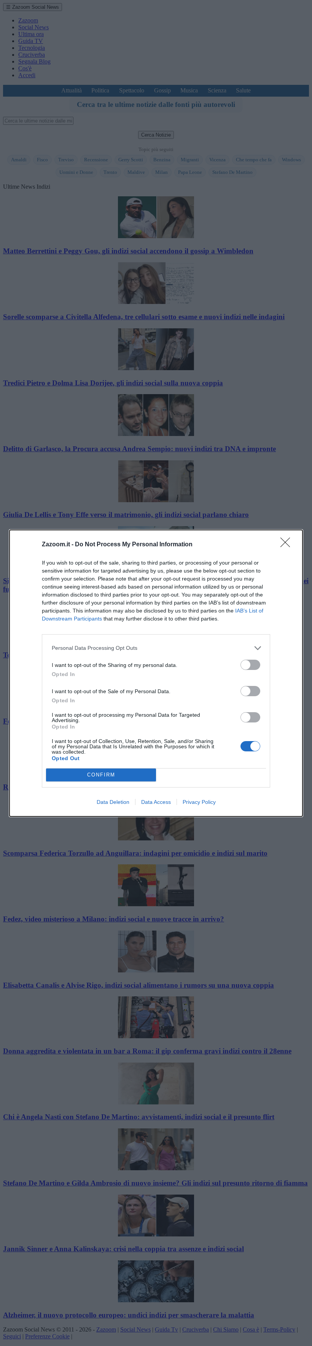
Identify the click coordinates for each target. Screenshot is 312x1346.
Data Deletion (113, 802)
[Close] (287, 545)
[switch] (250, 665)
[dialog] (156, 673)
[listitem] (156, 648)
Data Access (156, 802)
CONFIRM (101, 775)
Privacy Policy (199, 802)
